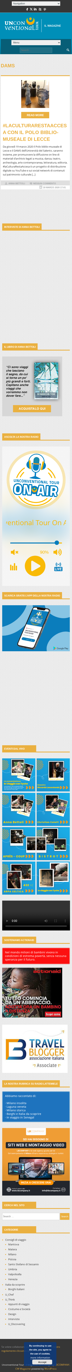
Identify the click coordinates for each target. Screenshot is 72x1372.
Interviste (14, 1319)
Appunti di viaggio (19, 1304)
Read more (35, 115)
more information (40, 1357)
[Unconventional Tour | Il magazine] (35, 26)
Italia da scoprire (15, 1284)
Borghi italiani (16, 1289)
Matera (12, 1249)
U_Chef (9, 1294)
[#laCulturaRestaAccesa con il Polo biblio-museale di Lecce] (35, 94)
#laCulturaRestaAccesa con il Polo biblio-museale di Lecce (35, 132)
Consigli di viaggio (15, 1240)
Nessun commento (44, 183)
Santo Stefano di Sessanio (23, 1264)
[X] (31, 10)
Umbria (12, 1269)
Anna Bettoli (16, 183)
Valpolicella (14, 1274)
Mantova (13, 1244)
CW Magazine (23, 1368)
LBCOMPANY (62, 1364)
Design (12, 1314)
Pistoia (12, 1259)
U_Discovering (16, 1324)
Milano (12, 1254)
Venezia (12, 1279)
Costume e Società (19, 1309)
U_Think (10, 1299)
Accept (42, 1362)
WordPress (50, 1368)
